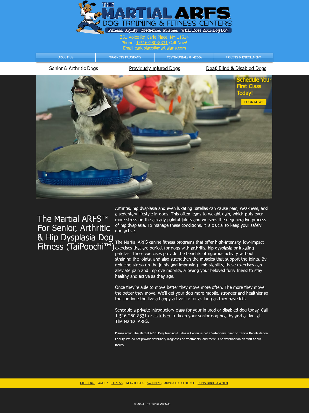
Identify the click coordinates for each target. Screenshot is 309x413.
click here (162, 316)
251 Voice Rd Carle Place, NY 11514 (154, 37)
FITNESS (117, 383)
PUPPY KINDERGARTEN (213, 383)
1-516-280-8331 (152, 43)
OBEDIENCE (87, 383)
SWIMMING (154, 383)
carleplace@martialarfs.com (160, 48)
